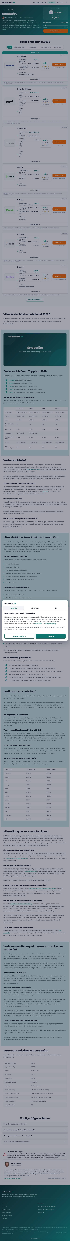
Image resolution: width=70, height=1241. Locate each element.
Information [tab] (35, 608)
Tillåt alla (51, 636)
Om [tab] (56, 608)
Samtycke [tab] (13, 608)
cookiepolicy (38, 624)
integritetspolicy (50, 624)
